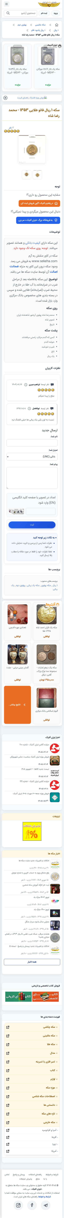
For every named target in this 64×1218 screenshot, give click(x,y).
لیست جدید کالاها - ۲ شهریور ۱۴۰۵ (35, 769)
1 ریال (55, 585)
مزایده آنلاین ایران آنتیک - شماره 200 (34, 744)
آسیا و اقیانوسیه (49, 1130)
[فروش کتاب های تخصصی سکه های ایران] (45, 1001)
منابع (38, 1179)
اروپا (54, 1144)
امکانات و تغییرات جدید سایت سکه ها (34, 860)
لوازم (52, 1079)
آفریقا (54, 1137)
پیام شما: (53, 464)
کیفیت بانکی (32, 243)
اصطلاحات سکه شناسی (43, 1096)
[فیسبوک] (32, 1205)
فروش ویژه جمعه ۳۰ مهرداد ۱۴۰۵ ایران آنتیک (31, 793)
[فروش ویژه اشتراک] (32, 98)
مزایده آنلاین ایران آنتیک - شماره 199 (34, 781)
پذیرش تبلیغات (25, 1179)
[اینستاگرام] (18, 1205)
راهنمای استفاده (35, 1174)
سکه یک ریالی (33, 585)
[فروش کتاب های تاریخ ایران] (18, 1001)
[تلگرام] (45, 1205)
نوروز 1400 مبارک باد (41, 909)
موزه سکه (50, 1088)
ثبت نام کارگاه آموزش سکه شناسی (36, 885)
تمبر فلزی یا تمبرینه (45, 1062)
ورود (56, 13)
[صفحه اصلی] (56, 24)
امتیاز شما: (53, 450)
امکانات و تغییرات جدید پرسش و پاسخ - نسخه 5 (29, 946)
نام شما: (53, 437)
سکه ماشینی (49, 1036)
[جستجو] (8, 13)
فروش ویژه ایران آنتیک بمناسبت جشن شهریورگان (29, 757)
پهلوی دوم (20, 585)
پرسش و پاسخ (19, 1174)
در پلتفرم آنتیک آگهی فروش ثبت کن (37, 203)
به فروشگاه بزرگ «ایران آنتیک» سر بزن (35, 220)
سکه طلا (51, 1044)
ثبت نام (44, 13)
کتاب (52, 1070)
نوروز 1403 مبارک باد (41, 897)
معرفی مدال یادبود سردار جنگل (37, 922)
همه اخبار (32, 962)
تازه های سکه (48, 1114)
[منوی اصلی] (6, 4)
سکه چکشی (49, 1027)
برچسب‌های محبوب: (48, 581)
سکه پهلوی (46, 585)
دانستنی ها (49, 1105)
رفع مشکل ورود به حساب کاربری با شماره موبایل (30, 873)
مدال (52, 1053)
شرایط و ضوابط (52, 1174)
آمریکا (53, 1151)
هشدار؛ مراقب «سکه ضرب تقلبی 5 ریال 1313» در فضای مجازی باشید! (27, 936)
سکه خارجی (49, 1122)
